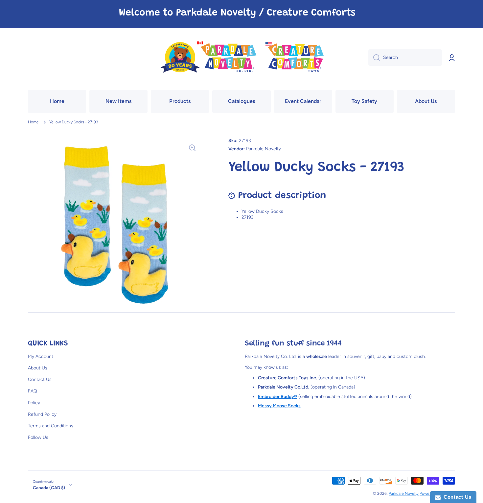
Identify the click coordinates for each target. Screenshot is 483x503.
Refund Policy (42, 414)
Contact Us (40, 379)
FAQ (32, 391)
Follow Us (38, 437)
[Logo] (241, 57)
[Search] (374, 57)
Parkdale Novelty (404, 493)
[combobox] (405, 57)
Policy (34, 403)
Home (33, 122)
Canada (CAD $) (49, 487)
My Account (40, 356)
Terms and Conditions (50, 426)
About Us (37, 368)
